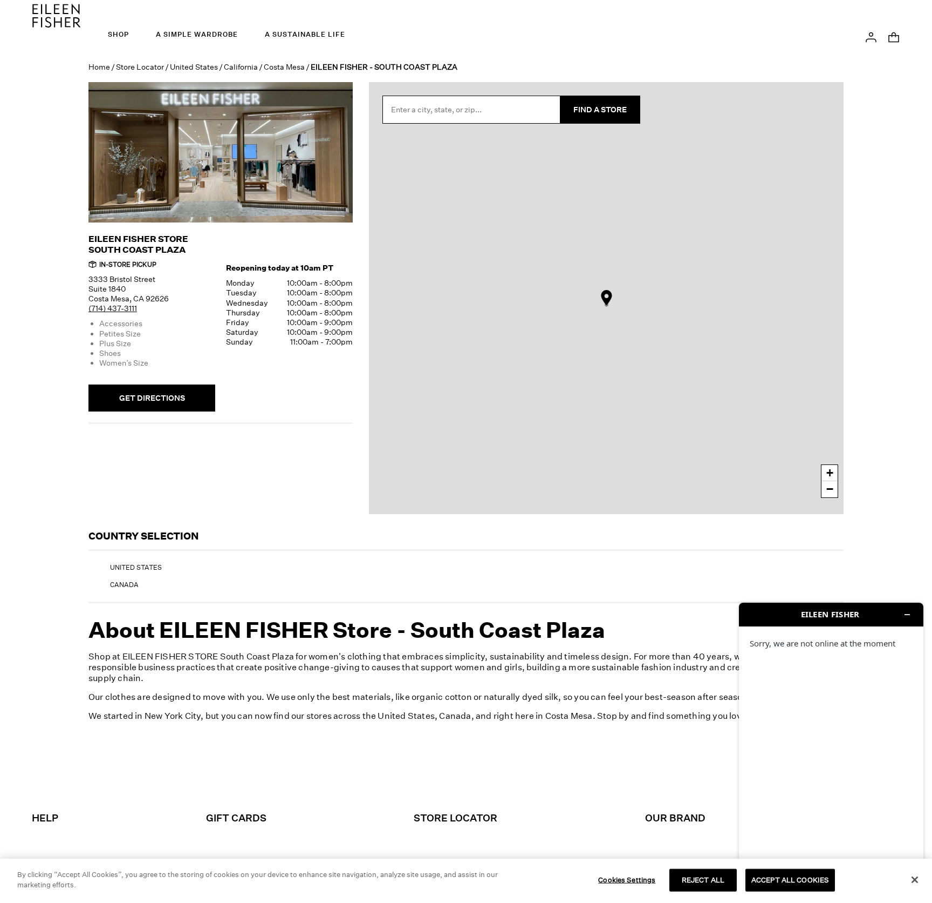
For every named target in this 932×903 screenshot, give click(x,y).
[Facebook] (422, 773)
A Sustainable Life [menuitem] (305, 34)
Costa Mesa (284, 66)
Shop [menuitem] (118, 34)
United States (194, 66)
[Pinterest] (482, 773)
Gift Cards (236, 818)
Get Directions (152, 397)
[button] (871, 36)
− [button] (829, 489)
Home (99, 66)
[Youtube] (542, 773)
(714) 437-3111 (112, 308)
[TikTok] (452, 773)
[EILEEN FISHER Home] (56, 14)
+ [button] (829, 473)
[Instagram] (391, 773)
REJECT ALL (703, 879)
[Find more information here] (831, 748)
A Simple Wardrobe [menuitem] (197, 34)
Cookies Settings (626, 879)
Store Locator (140, 66)
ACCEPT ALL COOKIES (790, 879)
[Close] (915, 880)
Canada (124, 585)
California (241, 66)
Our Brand (675, 818)
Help (45, 818)
